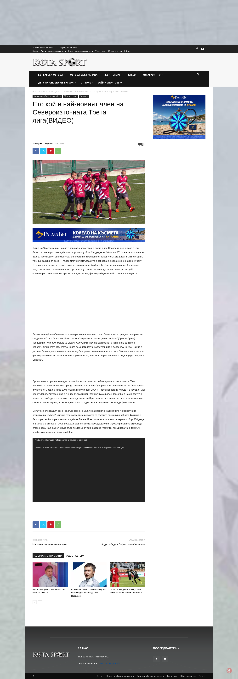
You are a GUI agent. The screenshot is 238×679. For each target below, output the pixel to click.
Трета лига (84, 96)
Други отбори (55, 96)
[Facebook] (197, 49)
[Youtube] (202, 49)
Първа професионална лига (120, 676)
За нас (100, 676)
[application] (89, 470)
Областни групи (70, 96)
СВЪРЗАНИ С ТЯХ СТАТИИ (48, 555)
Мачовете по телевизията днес (50, 544)
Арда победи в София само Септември (123, 544)
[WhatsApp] (58, 151)
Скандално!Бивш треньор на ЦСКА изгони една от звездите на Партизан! (88, 592)
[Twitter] (43, 151)
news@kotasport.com (110, 663)
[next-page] (40, 602)
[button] (198, 75)
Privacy (202, 676)
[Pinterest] (50, 151)
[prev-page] (35, 602)
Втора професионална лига (150, 676)
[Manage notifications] (229, 670)
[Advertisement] (97, 22)
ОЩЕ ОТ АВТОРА (75, 555)
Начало (36, 91)
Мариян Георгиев (43, 143)
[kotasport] (60, 61)
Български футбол (52, 91)
